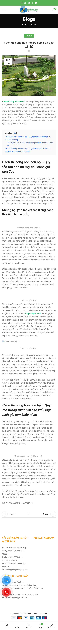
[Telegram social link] (36, 3)
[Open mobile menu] (3, 10)
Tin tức (33, 25)
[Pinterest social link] (29, 3)
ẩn (15, 133)
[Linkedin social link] (32, 3)
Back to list (29, 514)
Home (24, 25)
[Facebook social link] (21, 3)
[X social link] (25, 3)
